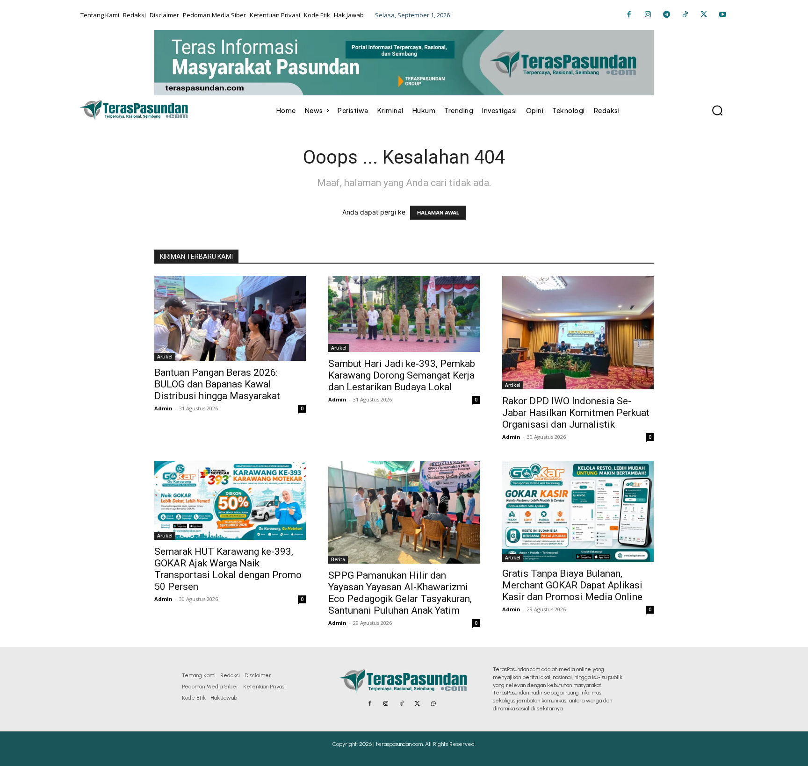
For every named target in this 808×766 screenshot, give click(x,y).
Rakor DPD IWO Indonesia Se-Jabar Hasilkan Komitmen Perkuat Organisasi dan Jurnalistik (575, 412)
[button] (717, 110)
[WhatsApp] (433, 703)
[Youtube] (722, 15)
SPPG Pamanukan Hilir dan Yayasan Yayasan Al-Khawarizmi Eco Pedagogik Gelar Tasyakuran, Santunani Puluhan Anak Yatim (400, 593)
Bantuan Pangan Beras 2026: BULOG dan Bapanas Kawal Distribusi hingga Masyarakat (217, 384)
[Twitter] (704, 15)
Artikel (165, 356)
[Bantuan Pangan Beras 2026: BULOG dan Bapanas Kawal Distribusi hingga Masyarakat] (230, 318)
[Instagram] (648, 15)
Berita (338, 559)
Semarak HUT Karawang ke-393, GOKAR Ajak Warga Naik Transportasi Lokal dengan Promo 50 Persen (228, 569)
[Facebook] (629, 15)
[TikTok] (685, 15)
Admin (163, 408)
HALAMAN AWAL (438, 212)
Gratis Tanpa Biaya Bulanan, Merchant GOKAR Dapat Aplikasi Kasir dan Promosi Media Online (572, 585)
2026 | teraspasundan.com (391, 744)
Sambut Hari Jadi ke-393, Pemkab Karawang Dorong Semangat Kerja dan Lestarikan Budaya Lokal (401, 375)
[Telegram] (666, 15)
